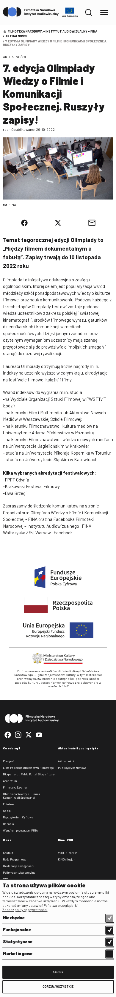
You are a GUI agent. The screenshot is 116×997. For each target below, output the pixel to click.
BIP (5, 879)
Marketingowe (17, 953)
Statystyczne (17, 941)
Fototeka (9, 804)
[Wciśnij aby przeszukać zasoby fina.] (88, 12)
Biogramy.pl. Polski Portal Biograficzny (29, 774)
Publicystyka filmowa (72, 767)
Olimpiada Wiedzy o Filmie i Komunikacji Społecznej (21, 795)
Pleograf (8, 761)
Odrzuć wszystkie (58, 986)
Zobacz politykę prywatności (25, 909)
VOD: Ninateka (67, 853)
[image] (58, 168)
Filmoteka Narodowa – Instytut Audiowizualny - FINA (52, 31)
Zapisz (58, 972)
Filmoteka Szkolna (15, 787)
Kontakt (8, 853)
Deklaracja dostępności (18, 866)
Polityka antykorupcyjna (19, 872)
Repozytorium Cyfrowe (18, 817)
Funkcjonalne (17, 929)
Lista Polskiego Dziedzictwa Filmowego (28, 767)
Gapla (7, 810)
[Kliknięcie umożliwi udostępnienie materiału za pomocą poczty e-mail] (91, 222)
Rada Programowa (14, 859)
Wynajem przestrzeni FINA (20, 830)
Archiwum (10, 781)
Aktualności (16, 36)
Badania (8, 824)
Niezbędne (14, 917)
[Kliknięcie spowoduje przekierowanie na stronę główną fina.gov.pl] (31, 12)
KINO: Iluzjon (66, 859)
